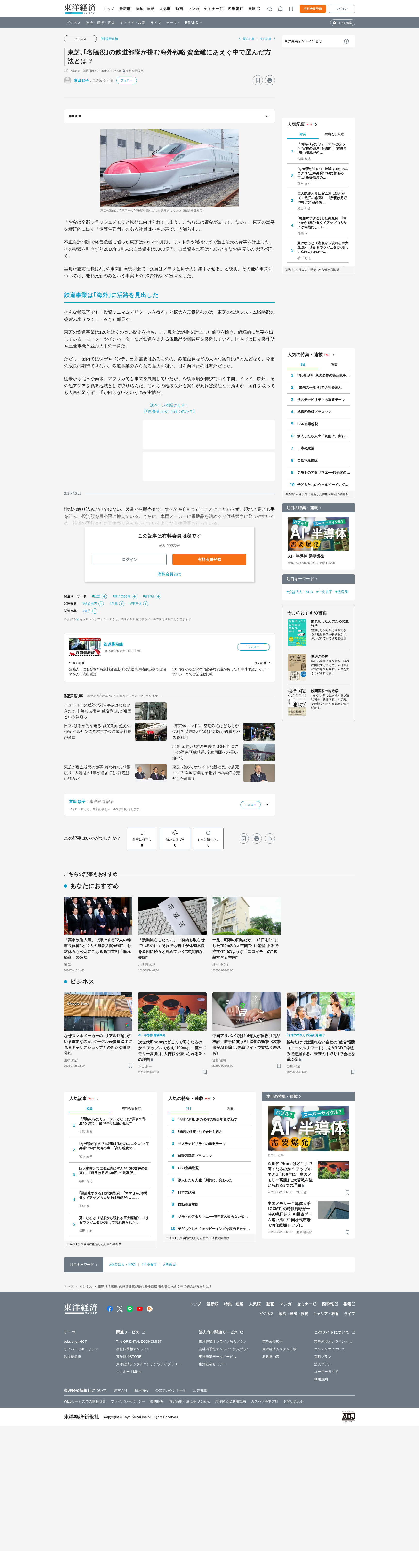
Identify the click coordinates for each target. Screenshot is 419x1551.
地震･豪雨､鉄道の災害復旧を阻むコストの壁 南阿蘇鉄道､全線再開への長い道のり (205, 752)
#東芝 (86, 611)
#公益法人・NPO (300, 592)
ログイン (342, 8)
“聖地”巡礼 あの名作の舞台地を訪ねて (323, 375)
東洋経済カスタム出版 (279, 1349)
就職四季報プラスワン (314, 412)
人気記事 (296, 124)
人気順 (165, 9)
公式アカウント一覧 (170, 1390)
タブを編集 (345, 23)
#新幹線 (148, 596)
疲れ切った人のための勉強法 (330, 623)
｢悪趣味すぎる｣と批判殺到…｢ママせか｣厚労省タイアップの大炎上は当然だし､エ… (322, 222)
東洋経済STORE (129, 1356)
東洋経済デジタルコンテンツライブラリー (148, 1364)
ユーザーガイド (326, 1372)
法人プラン (322, 1364)
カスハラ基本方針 (264, 1401)
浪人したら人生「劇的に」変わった (323, 436)
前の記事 (248, 39)
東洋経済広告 (272, 1341)
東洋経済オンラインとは (303, 41)
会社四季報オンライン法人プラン (224, 1349)
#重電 (114, 603)
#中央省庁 (324, 592)
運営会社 (121, 1390)
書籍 (252, 9)
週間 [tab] (334, 365)
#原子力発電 (121, 596)
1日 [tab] (302, 364)
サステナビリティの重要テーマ (321, 400)
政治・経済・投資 (100, 23)
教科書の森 (271, 1356)
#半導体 (135, 603)
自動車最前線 (307, 460)
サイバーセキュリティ (81, 1349)
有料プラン (322, 1356)
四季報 (234, 9)
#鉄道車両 (89, 603)
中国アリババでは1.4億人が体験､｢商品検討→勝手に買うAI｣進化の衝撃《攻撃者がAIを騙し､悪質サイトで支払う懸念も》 (246, 1044)
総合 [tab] (303, 134)
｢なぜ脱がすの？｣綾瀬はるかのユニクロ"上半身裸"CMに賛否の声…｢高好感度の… (323, 173)
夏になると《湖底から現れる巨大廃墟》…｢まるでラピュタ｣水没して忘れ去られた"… (323, 247)
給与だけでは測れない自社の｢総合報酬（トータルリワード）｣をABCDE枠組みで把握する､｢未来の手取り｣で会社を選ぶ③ (321, 1051)
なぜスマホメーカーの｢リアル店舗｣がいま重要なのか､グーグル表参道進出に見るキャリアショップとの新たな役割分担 (98, 1044)
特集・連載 (145, 9)
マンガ (194, 9)
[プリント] (270, 80)
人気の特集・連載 (305, 354)
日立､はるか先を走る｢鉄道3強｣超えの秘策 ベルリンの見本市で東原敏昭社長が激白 (97, 731)
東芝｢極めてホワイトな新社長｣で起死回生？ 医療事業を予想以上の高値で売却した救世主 (206, 773)
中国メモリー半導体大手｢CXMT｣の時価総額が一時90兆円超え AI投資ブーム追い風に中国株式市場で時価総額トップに (290, 1214)
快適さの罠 (319, 656)
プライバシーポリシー (128, 1401)
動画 (179, 9)
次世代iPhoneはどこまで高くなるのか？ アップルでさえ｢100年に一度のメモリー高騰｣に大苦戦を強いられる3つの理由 (172, 1051)
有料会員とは (169, 574)
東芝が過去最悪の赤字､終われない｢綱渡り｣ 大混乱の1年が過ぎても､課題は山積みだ (97, 773)
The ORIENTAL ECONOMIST (139, 1341)
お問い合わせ (293, 1401)
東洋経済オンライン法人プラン (223, 1341)
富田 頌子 (81, 80)
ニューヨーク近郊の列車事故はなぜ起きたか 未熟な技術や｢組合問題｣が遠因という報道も (97, 711)
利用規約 (321, 1379)
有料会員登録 (313, 8)
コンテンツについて (329, 1349)
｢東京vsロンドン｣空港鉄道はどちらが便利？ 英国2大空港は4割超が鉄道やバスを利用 (206, 731)
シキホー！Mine (128, 1372)
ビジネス (73, 23)
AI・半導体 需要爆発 (306, 556)
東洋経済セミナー (212, 1364)
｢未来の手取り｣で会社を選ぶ (319, 387)
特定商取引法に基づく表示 (189, 1401)
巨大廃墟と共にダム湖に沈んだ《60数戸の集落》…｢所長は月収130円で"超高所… (322, 198)
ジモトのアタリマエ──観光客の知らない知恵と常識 (323, 472)
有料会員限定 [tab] (334, 134)
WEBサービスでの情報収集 (85, 1401)
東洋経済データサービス (217, 1356)
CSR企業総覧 (307, 424)
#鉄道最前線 (109, 39)
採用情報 (141, 1390)
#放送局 (341, 592)
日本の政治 (305, 448)
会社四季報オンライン (133, 1349)
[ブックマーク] (258, 80)
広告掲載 (200, 1390)
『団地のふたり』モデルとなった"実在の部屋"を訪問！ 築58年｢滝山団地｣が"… (322, 148)
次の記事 (265, 39)
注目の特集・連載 (302, 508)
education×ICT (75, 1341)
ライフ (156, 23)
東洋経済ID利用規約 (230, 1401)
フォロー (126, 80)
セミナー (211, 9)
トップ (109, 9)
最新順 (125, 9)
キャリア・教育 (133, 23)
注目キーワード (300, 579)
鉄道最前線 (113, 644)
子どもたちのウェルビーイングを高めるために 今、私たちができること (323, 484)
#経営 (96, 596)
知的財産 (157, 1401)
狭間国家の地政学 (324, 691)
